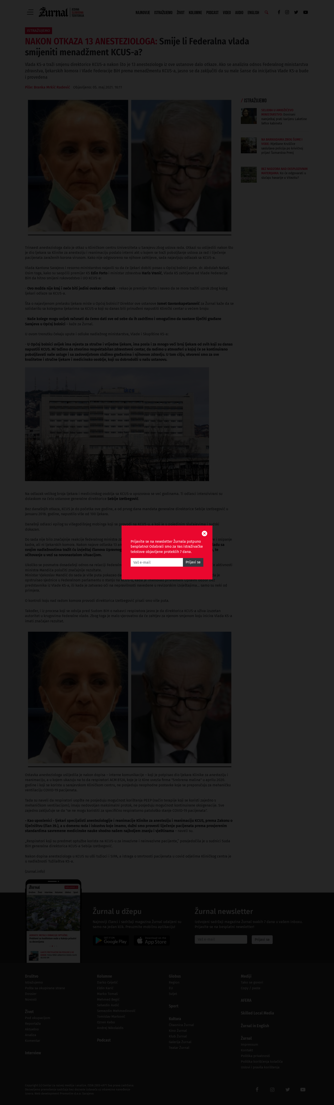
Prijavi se (193, 562)
